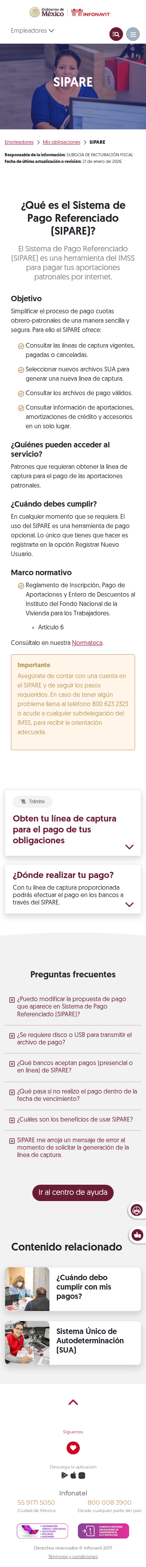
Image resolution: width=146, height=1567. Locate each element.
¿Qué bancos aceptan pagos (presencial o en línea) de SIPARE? (75, 1067)
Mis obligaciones (61, 142)
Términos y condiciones (73, 1556)
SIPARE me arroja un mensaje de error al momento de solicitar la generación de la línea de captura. (73, 1148)
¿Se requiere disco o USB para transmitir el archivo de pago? (74, 1039)
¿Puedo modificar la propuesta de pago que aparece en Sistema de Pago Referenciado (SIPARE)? (71, 1007)
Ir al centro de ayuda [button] (73, 1193)
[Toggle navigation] (116, 34)
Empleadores (30, 31)
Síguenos (73, 1432)
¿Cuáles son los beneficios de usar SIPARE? (75, 1120)
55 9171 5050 (36, 1502)
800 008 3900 (110, 1502)
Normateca (87, 643)
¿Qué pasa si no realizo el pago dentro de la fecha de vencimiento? (77, 1095)
